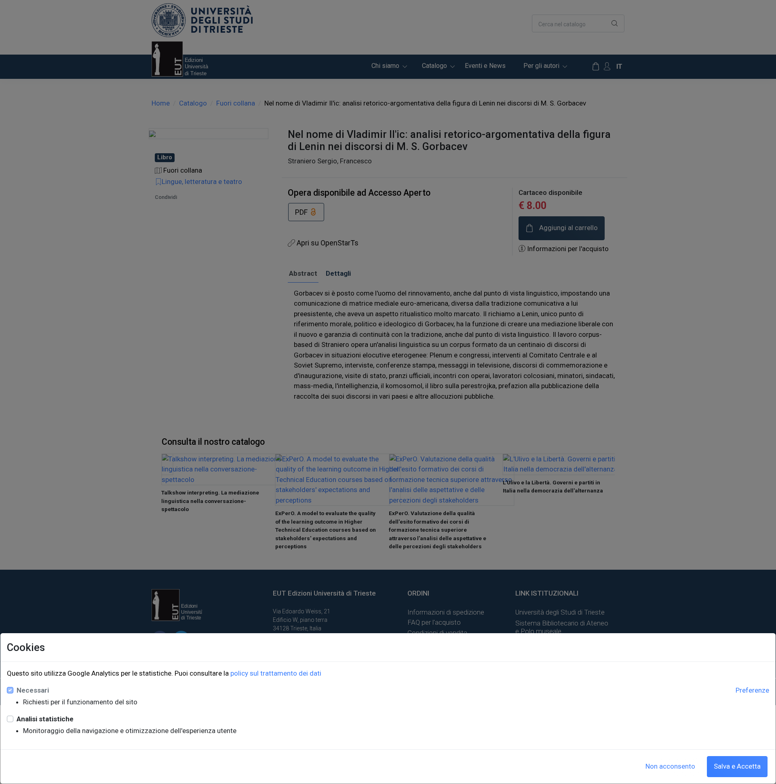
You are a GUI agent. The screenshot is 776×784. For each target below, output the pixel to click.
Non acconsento (670, 766)
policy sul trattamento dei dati (275, 673)
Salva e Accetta (737, 766)
